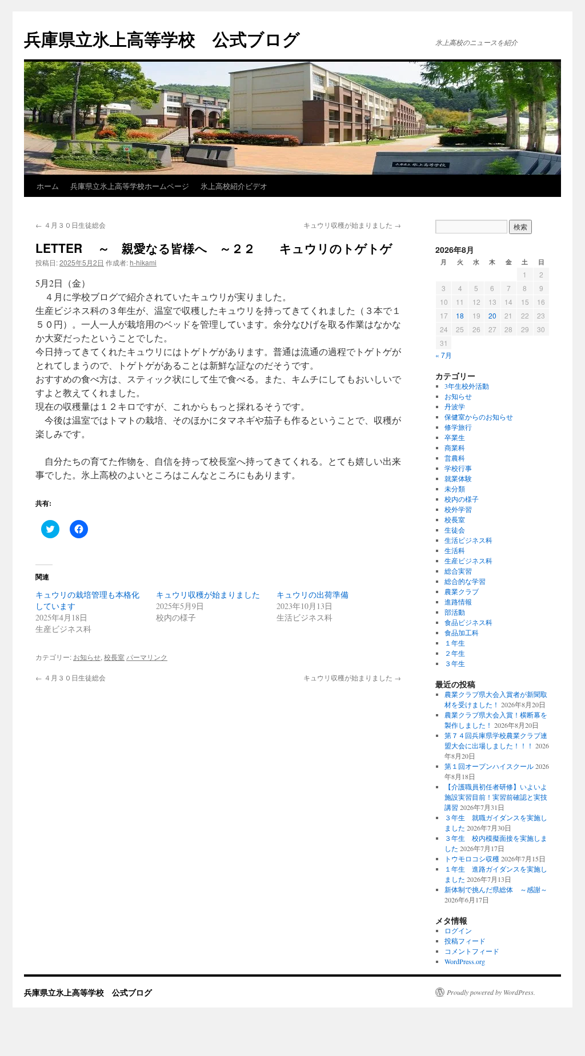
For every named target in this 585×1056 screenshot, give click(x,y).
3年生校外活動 (466, 385)
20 (492, 315)
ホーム (48, 185)
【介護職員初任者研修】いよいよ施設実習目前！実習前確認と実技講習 (495, 797)
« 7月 (443, 355)
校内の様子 (461, 498)
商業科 (454, 447)
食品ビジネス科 (468, 622)
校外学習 (458, 509)
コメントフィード (471, 951)
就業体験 (458, 478)
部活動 (454, 611)
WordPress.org (464, 961)
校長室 (114, 657)
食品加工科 (461, 632)
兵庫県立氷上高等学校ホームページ (129, 185)
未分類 (454, 488)
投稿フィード (465, 940)
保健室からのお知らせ (478, 416)
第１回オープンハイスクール (489, 766)
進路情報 (458, 601)
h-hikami (143, 262)
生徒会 (454, 529)
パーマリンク (146, 657)
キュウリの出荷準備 (312, 594)
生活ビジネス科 (468, 540)
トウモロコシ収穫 (471, 858)
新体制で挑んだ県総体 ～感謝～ (495, 889)
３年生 (454, 663)
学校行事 (458, 468)
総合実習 (458, 570)
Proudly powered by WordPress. (491, 992)
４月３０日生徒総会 (70, 224)
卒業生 (454, 437)
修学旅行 (458, 427)
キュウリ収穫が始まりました (352, 224)
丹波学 (454, 406)
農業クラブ (461, 591)
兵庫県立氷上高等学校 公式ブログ (162, 38)
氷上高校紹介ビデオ (234, 185)
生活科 (454, 550)
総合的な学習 (465, 581)
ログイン (458, 930)
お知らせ (87, 657)
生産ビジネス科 (468, 560)
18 (460, 315)
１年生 (454, 642)
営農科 (454, 457)
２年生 (454, 653)
